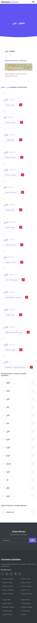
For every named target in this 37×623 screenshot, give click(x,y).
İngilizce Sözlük (11, 245)
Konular (23, 614)
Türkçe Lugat (25, 611)
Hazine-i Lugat (10, 350)
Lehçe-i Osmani (11, 122)
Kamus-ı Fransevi (11, 175)
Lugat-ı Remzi (10, 210)
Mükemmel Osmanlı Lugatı (14, 332)
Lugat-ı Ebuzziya (26, 593)
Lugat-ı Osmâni (7, 614)
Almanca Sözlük (7, 579)
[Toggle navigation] (33, 2)
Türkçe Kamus (26, 603)
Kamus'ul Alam (26, 582)
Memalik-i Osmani (8, 607)
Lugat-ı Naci (10, 140)
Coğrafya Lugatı (26, 607)
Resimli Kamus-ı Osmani (15, 60)
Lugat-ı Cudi (10, 315)
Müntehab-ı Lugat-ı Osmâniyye (15, 367)
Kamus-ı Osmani (11, 157)
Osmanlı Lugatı (7, 611)
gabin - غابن (5, 87)
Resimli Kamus (25, 599)
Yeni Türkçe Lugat (11, 280)
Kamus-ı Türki (10, 105)
